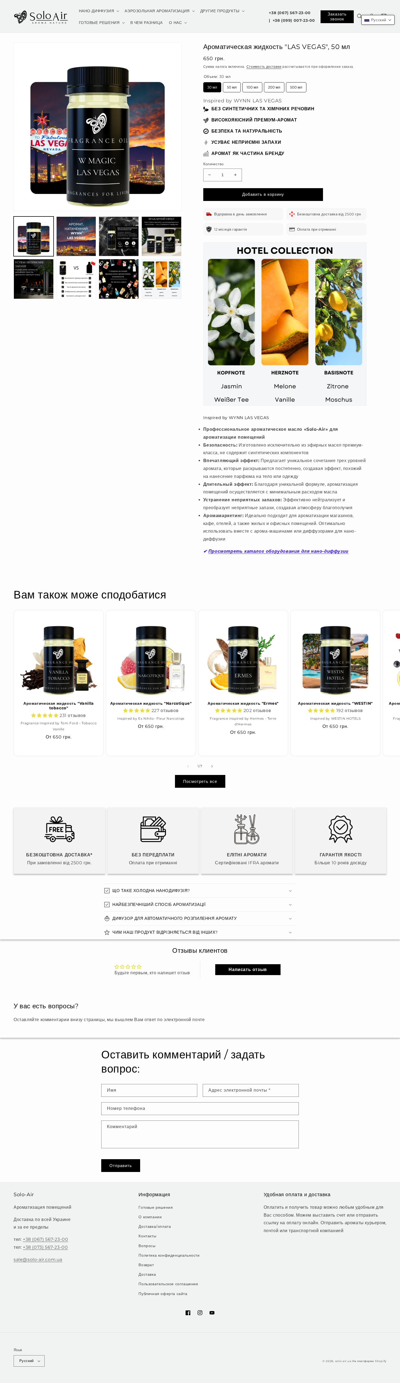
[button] (99, 11)
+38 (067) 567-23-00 (289, 12)
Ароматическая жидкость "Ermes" (243, 703)
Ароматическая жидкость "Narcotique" (151, 703)
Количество (213, 164)
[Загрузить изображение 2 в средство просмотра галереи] (76, 236)
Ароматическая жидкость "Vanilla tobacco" (58, 705)
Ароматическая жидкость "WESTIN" (335, 703)
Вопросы (147, 1245)
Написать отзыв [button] (248, 969)
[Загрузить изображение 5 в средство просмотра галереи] (34, 279)
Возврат (146, 1264)
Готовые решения (156, 1207)
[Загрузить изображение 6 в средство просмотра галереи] (76, 279)
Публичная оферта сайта (163, 1293)
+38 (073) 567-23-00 (45, 1247)
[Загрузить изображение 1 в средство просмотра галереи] (34, 236)
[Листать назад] (188, 766)
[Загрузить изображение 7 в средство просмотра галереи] (119, 279)
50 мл (231, 85)
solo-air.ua (343, 1361)
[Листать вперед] (212, 766)
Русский (26, 1360)
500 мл (296, 85)
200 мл (274, 85)
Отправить (120, 1165)
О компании (150, 1216)
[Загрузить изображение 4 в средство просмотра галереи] (161, 236)
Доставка (147, 1274)
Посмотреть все (200, 781)
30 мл (212, 85)
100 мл (252, 85)
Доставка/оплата (155, 1226)
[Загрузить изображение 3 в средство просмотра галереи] (119, 236)
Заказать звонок (337, 16)
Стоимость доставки (264, 67)
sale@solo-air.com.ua (38, 1259)
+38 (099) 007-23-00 (294, 20)
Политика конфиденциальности (169, 1255)
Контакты (147, 1236)
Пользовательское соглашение (168, 1283)
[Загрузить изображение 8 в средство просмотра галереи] (161, 279)
